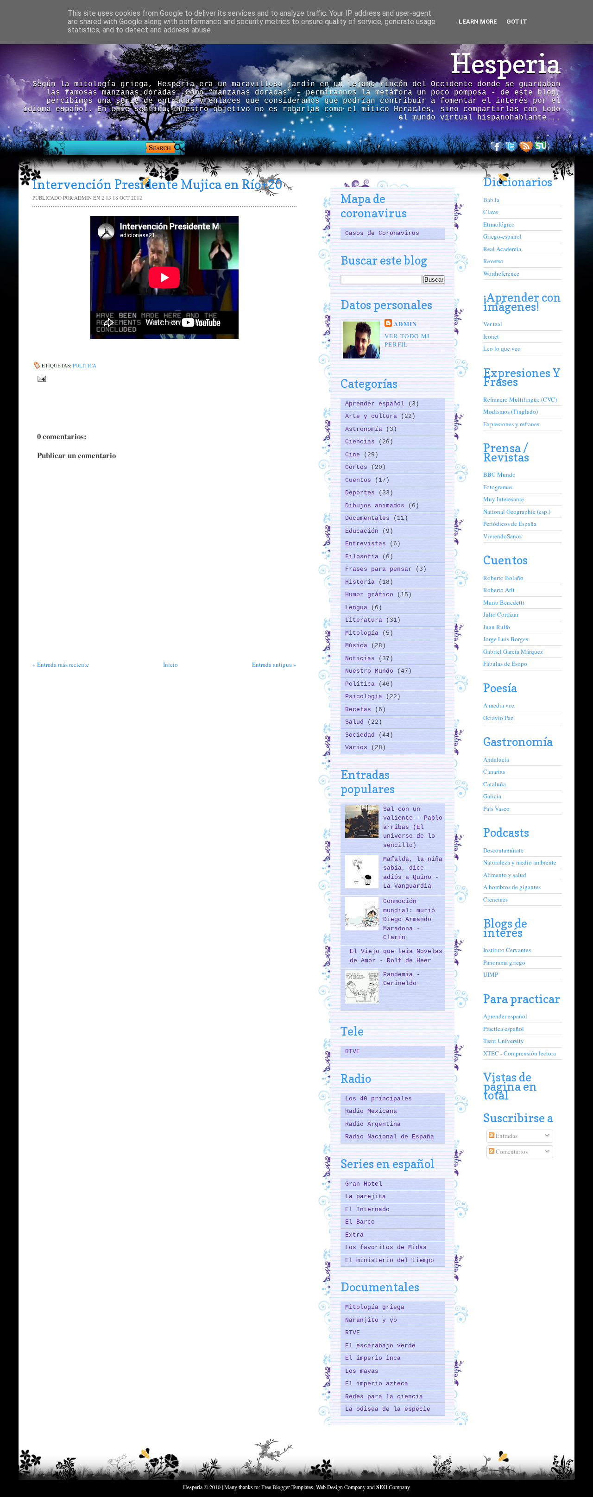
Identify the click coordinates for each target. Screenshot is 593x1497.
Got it (516, 21)
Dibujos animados (376, 505)
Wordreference (501, 273)
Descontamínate (503, 850)
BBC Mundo (499, 474)
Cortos (358, 467)
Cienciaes (495, 899)
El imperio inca (373, 1358)
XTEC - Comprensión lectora (519, 1053)
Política (84, 365)
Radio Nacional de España (389, 1136)
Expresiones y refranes (511, 424)
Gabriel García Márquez (513, 651)
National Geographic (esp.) (516, 511)
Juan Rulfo (496, 627)
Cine (354, 454)
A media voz (499, 705)
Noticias (362, 658)
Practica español (503, 1028)
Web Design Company (341, 1487)
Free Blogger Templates (287, 1487)
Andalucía (496, 759)
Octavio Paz (498, 718)
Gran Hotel (363, 1184)
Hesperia (505, 63)
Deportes (362, 492)
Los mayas (362, 1371)
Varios (358, 747)
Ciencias (362, 441)
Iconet (491, 336)
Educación (363, 531)
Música (358, 645)
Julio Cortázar (500, 614)
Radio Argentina (373, 1124)
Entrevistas (367, 543)
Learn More (478, 21)
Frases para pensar (380, 569)
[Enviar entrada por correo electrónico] (40, 378)
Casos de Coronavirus (382, 233)
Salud (356, 722)
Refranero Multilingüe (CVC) (520, 399)
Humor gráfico (371, 594)
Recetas (360, 709)
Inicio (170, 664)
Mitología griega (374, 1307)
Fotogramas (497, 487)
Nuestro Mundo (371, 671)
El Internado (367, 1209)
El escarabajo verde (380, 1345)
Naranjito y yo (371, 1320)
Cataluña (494, 784)
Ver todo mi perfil (407, 340)
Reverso (493, 261)
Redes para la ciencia (384, 1396)
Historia (362, 582)
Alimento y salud (504, 875)
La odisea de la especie (387, 1409)
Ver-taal (492, 324)
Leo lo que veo (502, 348)
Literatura (365, 620)
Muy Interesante (503, 499)
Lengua (358, 607)
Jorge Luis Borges (505, 639)
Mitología (363, 633)
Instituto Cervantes (507, 950)
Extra (354, 1235)
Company (393, 1487)
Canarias (494, 771)
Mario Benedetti (503, 602)
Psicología (365, 696)
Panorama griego (504, 962)
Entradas (505, 1135)
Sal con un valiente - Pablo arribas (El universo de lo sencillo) (412, 827)
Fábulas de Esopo (505, 663)
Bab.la (491, 200)
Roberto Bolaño (503, 578)
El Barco (360, 1222)
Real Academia (502, 249)
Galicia (492, 796)
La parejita (365, 1196)
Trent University (503, 1040)
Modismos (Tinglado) (510, 411)
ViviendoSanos (502, 536)
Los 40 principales (378, 1098)
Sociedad (362, 735)
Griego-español (502, 236)
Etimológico (499, 224)
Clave (490, 212)
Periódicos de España (509, 523)
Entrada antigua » (274, 664)
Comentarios (511, 1151)
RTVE (352, 1051)
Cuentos (360, 480)
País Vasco (496, 808)
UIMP (490, 974)
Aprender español (376, 403)
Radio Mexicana (371, 1111)
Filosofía (363, 556)
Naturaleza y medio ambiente (519, 862)
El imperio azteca (376, 1383)
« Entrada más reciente (60, 664)
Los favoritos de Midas (386, 1247)
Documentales (369, 518)
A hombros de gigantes (512, 887)
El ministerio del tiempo (389, 1260)
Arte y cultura (373, 416)
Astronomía (365, 429)
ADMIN (405, 323)
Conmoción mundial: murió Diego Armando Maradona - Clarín (409, 919)
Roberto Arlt (499, 590)
